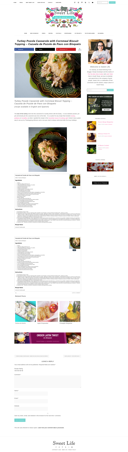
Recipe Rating (18, 368)
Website (16, 406)
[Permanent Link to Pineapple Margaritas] (70, 302)
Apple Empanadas (42, 323)
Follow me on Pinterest (100, 183)
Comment (17, 374)
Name (16, 390)
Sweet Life (64, 17)
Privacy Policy (72, 449)
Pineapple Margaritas (66, 323)
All (16, 292)
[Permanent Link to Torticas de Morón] (25, 302)
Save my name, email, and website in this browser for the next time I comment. (37, 415)
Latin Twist (109, 74)
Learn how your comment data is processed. (51, 427)
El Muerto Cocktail (103, 145)
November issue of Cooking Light (58, 118)
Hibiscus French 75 (104, 133)
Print (74, 187)
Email (16, 398)
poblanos (17, 118)
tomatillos (25, 118)
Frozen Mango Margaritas (105, 122)
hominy (73, 116)
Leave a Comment (76, 292)
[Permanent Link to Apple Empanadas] (47, 302)
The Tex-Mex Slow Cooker (95, 74)
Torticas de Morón (20, 323)
